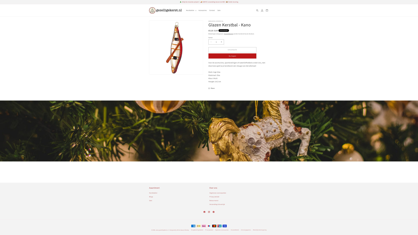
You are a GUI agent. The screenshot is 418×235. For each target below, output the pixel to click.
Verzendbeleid (235, 230)
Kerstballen (153, 193)
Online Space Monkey (183, 230)
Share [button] (213, 88)
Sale (150, 200)
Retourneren (213, 200)
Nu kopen (232, 56)
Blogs (151, 197)
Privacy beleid (214, 197)
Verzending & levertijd (217, 204)
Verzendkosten (228, 34)
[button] (191, 10)
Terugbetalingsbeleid (197, 230)
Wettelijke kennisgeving (260, 230)
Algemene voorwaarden (217, 193)
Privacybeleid (209, 230)
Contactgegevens (246, 230)
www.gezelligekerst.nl (162, 230)
